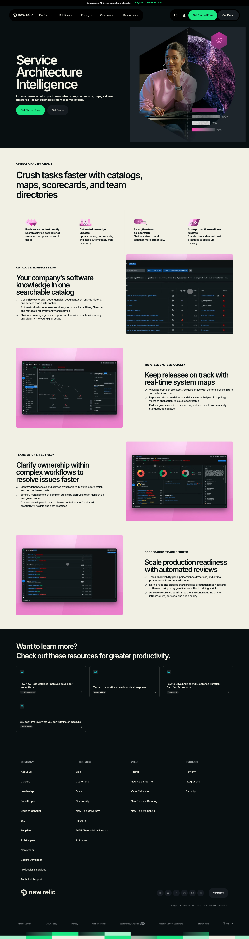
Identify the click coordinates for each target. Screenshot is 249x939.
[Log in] (184, 15)
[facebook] (192, 893)
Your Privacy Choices (129, 923)
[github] (184, 893)
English (229, 923)
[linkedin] (160, 893)
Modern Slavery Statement (171, 923)
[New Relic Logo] (22, 15)
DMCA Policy (51, 923)
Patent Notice (203, 923)
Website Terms (99, 923)
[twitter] (176, 893)
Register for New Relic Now (148, 2)
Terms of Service (23, 923)
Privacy (74, 923)
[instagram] (200, 893)
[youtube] (168, 893)
